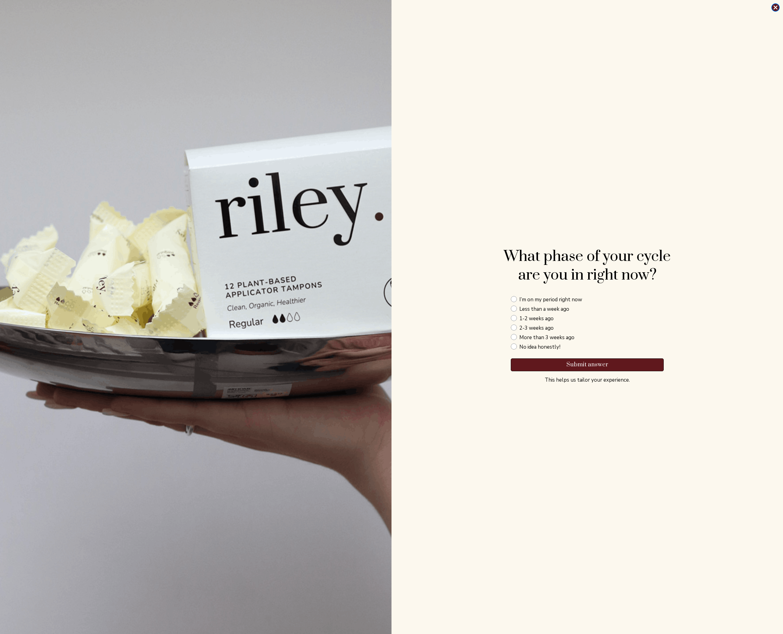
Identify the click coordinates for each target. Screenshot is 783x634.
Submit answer (587, 364)
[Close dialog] (775, 7)
